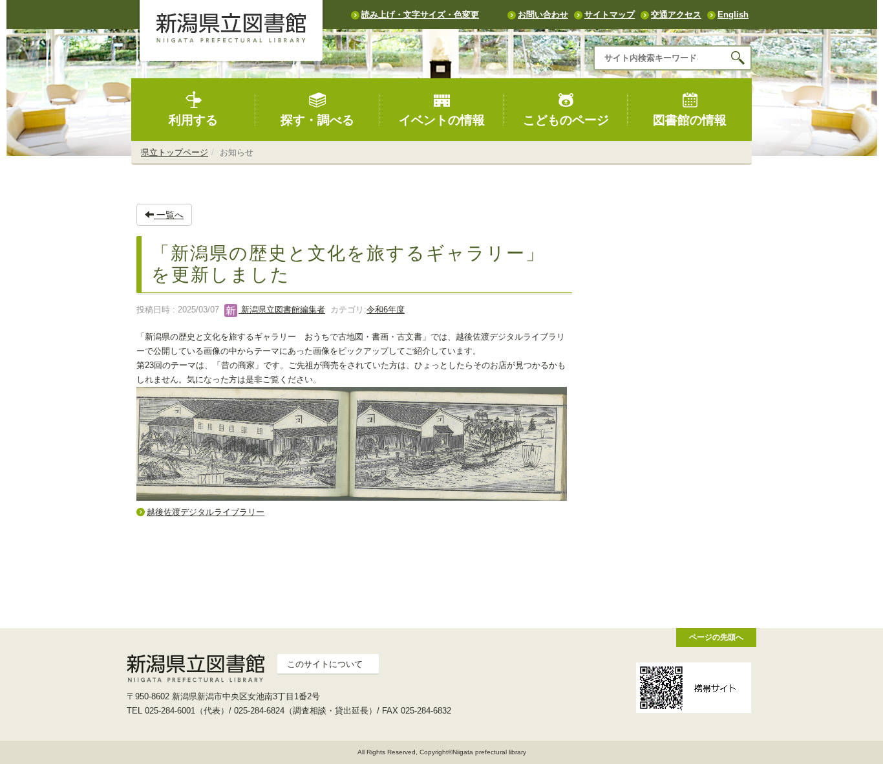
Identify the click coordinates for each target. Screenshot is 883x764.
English (733, 14)
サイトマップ (609, 14)
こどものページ (566, 120)
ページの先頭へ (716, 637)
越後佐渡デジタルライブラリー (205, 512)
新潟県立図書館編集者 (282, 309)
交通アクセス (676, 14)
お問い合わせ (543, 14)
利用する (193, 120)
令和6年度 (386, 309)
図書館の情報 (690, 120)
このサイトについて (325, 664)
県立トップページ (174, 152)
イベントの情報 (442, 120)
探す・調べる (317, 120)
